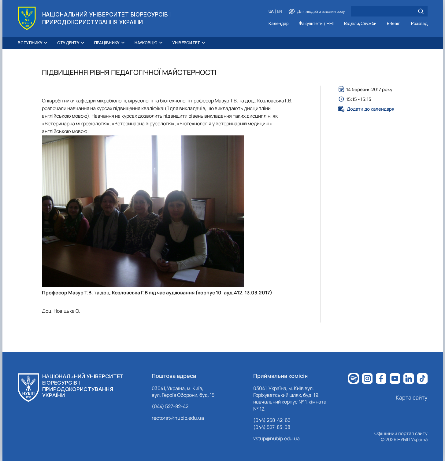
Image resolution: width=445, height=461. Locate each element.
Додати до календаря (370, 109)
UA (271, 11)
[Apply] (421, 11)
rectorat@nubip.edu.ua (178, 418)
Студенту (68, 42)
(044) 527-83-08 (271, 427)
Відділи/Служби (360, 23)
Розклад (419, 23)
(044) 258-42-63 (272, 420)
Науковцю (146, 42)
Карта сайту (412, 397)
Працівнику (107, 42)
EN (279, 11)
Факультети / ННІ (316, 23)
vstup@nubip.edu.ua (276, 438)
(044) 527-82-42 (170, 406)
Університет (186, 42)
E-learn (394, 23)
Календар (278, 23)
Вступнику (30, 42)
